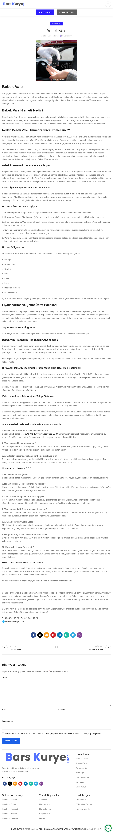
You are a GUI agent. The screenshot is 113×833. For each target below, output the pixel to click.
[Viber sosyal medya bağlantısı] (79, 635)
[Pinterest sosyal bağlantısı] (53, 635)
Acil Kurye (80, 772)
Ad (4, 709)
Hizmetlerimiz (45, 809)
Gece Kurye (81, 787)
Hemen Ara (81, 799)
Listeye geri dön (56, 647)
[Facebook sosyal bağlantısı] (33, 635)
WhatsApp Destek (84, 804)
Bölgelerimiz (44, 813)
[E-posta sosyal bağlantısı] (46, 635)
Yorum (5, 677)
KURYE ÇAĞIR (45, 12)
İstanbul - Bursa (9, 804)
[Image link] (37, 758)
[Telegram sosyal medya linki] (73, 635)
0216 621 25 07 (31, 618)
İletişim (42, 818)
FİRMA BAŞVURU (66, 12)
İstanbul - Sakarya (10, 818)
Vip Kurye (80, 782)
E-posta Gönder (83, 809)
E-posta (62, 709)
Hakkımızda (44, 804)
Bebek (60, 93)
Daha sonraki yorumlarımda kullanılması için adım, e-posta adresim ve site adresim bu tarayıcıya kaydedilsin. (54, 733)
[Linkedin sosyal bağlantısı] (60, 635)
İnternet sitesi (8, 721)
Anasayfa (43, 799)
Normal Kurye (82, 758)
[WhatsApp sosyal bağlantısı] (66, 635)
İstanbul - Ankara (9, 813)
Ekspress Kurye (82, 777)
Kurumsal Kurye (83, 768)
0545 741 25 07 (12, 618)
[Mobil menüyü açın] (108, 4)
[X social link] (40, 635)
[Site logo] (13, 4)
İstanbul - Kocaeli (9, 799)
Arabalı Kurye (82, 763)
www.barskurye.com (14, 621)
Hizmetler (56, 24)
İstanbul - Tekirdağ (10, 809)
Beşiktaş (8, 288)
